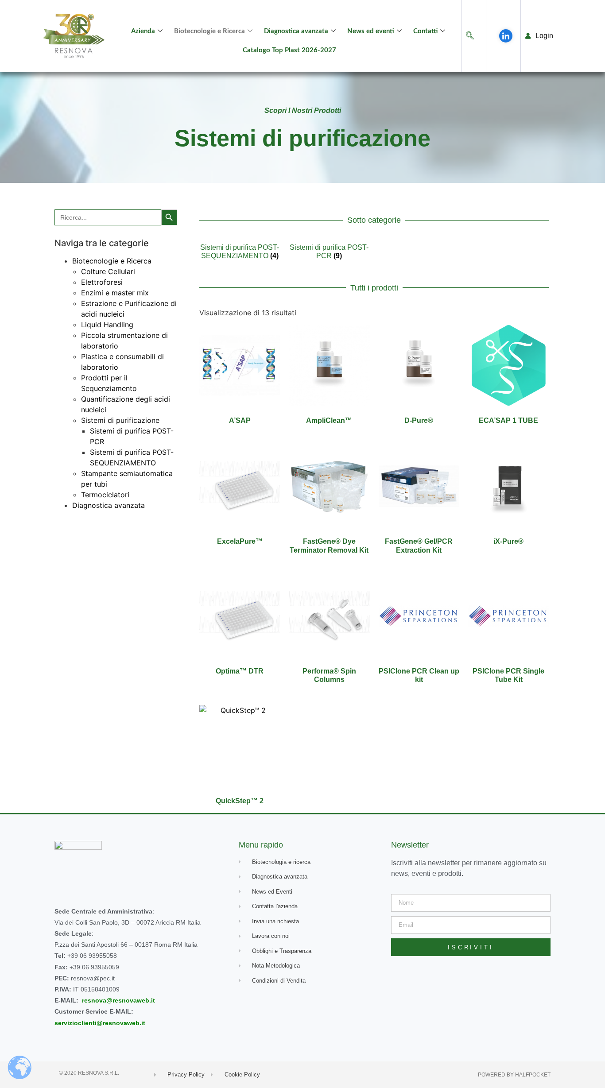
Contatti (425, 31)
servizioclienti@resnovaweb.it (99, 1022)
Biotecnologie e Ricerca (209, 31)
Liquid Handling (107, 324)
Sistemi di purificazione (120, 420)
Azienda (143, 31)
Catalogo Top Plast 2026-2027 (289, 50)
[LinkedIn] (505, 36)
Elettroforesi (102, 282)
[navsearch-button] (470, 36)
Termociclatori (105, 494)
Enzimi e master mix (115, 292)
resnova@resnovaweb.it (118, 1000)
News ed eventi (370, 31)
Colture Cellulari (108, 271)
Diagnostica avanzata (296, 31)
